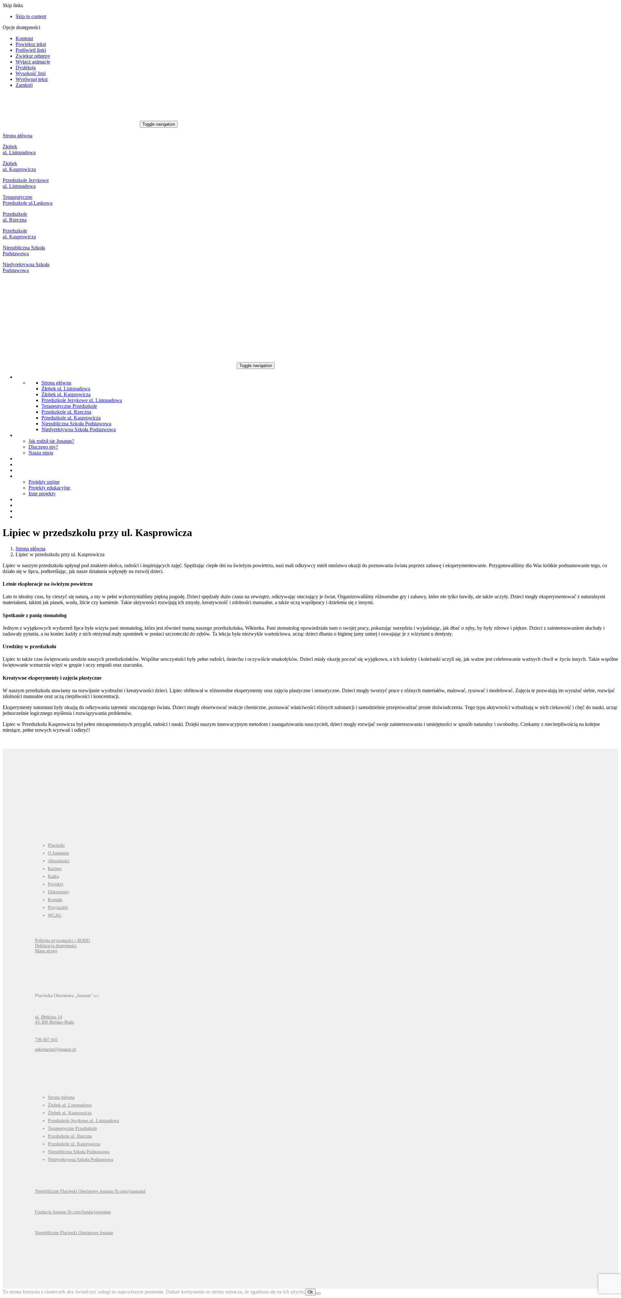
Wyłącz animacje (33, 61)
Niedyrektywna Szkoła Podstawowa (26, 267)
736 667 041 (46, 1039)
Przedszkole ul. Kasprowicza (19, 233)
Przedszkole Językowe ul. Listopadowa (81, 400)
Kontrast (24, 38)
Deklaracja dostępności (56, 945)
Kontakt (55, 899)
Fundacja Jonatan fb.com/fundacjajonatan (73, 1212)
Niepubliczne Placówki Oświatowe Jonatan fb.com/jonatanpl (90, 1191)
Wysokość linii (31, 73)
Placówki (56, 845)
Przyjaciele (58, 907)
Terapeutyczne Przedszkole (69, 406)
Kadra (53, 876)
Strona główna (17, 135)
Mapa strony (46, 950)
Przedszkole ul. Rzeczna (15, 217)
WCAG (54, 915)
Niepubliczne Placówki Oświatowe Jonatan (74, 1232)
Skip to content (31, 16)
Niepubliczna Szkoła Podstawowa (24, 250)
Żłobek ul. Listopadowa (19, 149)
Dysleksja (26, 67)
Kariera (54, 868)
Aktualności (59, 860)
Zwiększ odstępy (33, 56)
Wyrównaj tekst (32, 79)
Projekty (55, 884)
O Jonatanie (58, 853)
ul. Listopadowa (19, 186)
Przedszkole (15, 180)
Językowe (38, 180)
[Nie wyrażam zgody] (318, 1293)
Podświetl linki (31, 50)
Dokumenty (58, 892)
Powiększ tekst (31, 44)
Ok (310, 1292)
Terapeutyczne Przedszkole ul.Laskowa (27, 200)
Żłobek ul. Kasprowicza (19, 166)
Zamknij (24, 85)
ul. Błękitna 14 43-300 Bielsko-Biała (54, 1020)
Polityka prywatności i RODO (62, 940)
